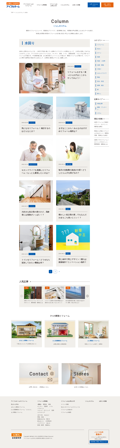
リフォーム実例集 (42, 5)
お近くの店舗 (76, 5)
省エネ (48, 423)
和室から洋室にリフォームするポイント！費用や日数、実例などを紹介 (101, 133)
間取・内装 (40, 417)
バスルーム (40, 408)
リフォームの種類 (66, 412)
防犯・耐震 (40, 425)
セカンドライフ (102, 73)
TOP (12, 12)
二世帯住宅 (48, 421)
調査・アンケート (102, 108)
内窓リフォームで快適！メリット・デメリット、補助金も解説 (101, 124)
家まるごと (40, 421)
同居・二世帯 (101, 61)
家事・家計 (100, 85)
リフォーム (100, 44)
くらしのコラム (65, 5)
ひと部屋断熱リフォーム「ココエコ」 (21, 409)
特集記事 (100, 103)
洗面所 (46, 406)
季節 (98, 77)
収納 (98, 57)
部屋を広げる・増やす (43, 419)
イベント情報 (65, 404)
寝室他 (45, 404)
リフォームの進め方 (66, 409)
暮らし (99, 93)
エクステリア (41, 412)
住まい (99, 48)
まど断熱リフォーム (94, 340)
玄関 (53, 410)
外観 (49, 404)
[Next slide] (87, 296)
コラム (99, 113)
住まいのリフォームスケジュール (70, 407)
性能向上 (47, 425)
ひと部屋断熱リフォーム (60, 340)
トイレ (51, 406)
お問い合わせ (94, 4)
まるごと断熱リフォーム (26, 340)
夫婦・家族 (100, 65)
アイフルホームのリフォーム (29, 4)
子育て (99, 69)
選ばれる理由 (15, 404)
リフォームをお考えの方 (53, 4)
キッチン (39, 406)
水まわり (46, 415)
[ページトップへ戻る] (114, 443)
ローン (99, 53)
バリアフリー (41, 423)
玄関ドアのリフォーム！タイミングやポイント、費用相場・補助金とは (101, 142)
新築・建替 (107, 4)
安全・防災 (100, 81)
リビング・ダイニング (43, 410)
